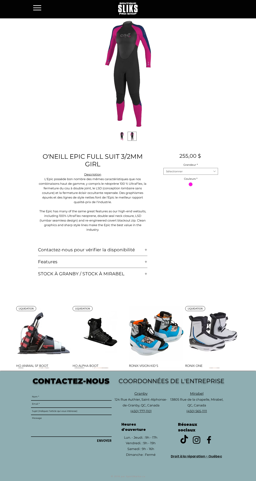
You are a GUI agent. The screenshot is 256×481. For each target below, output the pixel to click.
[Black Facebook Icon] (209, 440)
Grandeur (190, 164)
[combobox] (190, 171)
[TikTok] (184, 440)
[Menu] (38, 8)
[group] (128, 337)
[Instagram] (197, 440)
